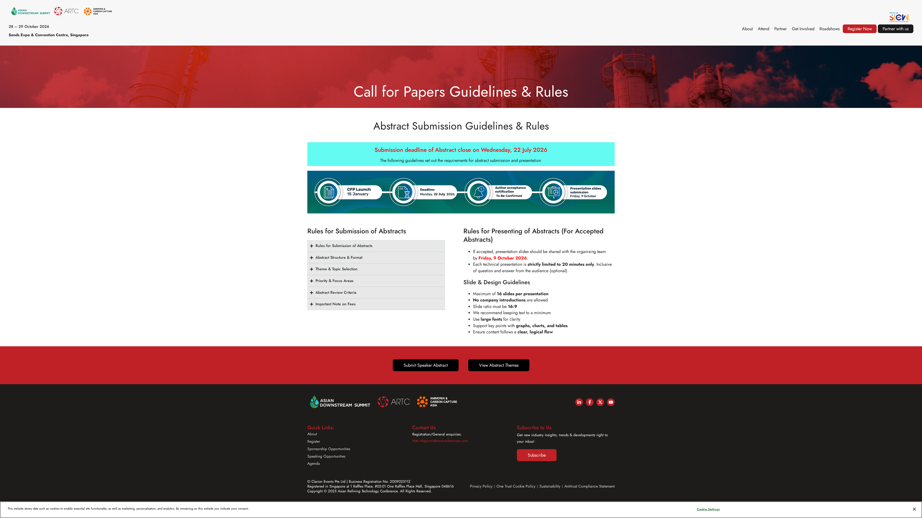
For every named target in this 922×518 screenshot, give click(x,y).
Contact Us (424, 427)
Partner (780, 29)
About (747, 29)
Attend (763, 29)
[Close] (914, 509)
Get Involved (803, 29)
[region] (461, 509)
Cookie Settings (708, 509)
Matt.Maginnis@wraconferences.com (440, 440)
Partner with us (896, 29)
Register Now (860, 29)
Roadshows (829, 29)
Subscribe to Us (534, 427)
